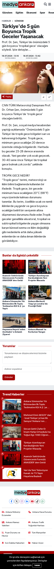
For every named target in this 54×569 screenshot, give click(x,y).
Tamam (37, 565)
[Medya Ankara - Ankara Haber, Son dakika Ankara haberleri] (18, 5)
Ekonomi (31, 12)
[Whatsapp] (42, 501)
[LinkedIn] (27, 501)
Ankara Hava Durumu (42, 512)
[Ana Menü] (49, 4)
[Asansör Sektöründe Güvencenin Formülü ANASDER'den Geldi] (14, 267)
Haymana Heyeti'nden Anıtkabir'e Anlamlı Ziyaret (13, 332)
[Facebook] (11, 501)
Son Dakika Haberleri (14, 543)
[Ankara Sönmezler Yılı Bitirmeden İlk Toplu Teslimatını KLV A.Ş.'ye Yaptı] (14, 292)
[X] (16, 501)
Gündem (7, 12)
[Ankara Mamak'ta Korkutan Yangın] (40, 320)
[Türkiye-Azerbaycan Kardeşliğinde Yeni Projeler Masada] (40, 267)
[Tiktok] (37, 501)
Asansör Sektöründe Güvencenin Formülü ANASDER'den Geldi (13, 278)
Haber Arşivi (37, 543)
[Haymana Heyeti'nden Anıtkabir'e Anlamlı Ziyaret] (14, 320)
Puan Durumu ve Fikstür (11, 534)
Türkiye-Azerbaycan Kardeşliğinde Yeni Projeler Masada (38, 278)
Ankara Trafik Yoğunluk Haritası (36, 524)
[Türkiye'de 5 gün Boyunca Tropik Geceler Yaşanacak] (27, 77)
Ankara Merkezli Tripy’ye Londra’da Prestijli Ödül (38, 303)
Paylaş (9, 97)
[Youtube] (32, 501)
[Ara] (45, 4)
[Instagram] (21, 501)
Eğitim (19, 12)
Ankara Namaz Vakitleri (10, 524)
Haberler (6, 21)
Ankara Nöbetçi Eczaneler (11, 513)
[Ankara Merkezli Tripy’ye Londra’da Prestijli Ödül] (40, 292)
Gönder (8, 377)
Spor (42, 12)
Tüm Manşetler (39, 533)
